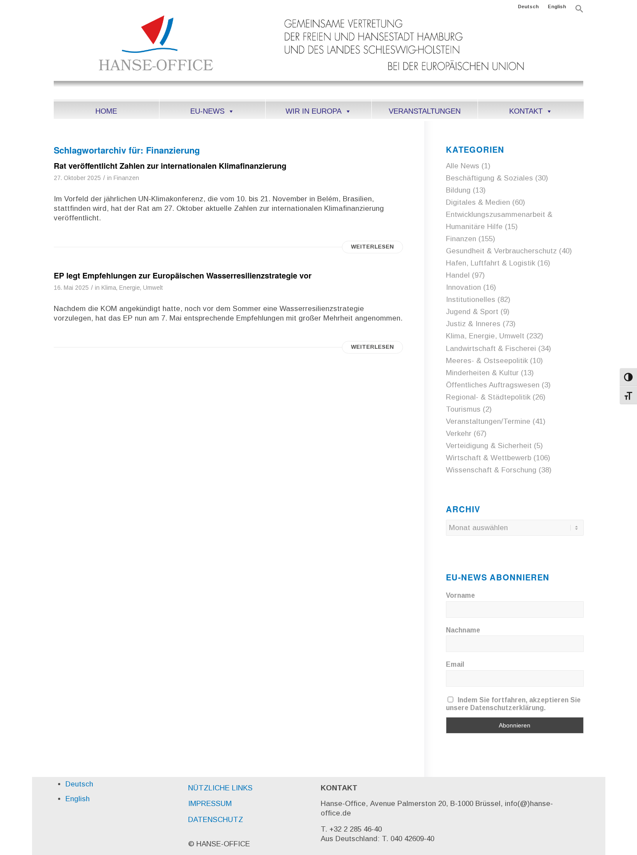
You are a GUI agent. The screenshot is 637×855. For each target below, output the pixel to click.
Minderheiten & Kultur (482, 373)
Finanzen (126, 178)
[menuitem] (528, 6)
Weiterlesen (372, 246)
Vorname (460, 595)
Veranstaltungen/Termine (488, 421)
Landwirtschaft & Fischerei (491, 348)
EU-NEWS (207, 111)
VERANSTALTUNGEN (425, 111)
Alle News (462, 166)
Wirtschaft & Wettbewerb (488, 458)
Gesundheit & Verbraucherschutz (501, 251)
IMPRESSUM (210, 803)
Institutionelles (470, 299)
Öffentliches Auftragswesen (493, 385)
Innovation (463, 287)
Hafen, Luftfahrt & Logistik (490, 263)
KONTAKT (526, 111)
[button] (579, 11)
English (557, 6)
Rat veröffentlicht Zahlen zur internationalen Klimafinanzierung (170, 165)
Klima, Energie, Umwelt (132, 288)
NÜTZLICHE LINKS (220, 788)
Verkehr (458, 433)
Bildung (458, 190)
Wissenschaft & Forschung (491, 470)
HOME (106, 111)
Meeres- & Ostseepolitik (487, 361)
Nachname (463, 630)
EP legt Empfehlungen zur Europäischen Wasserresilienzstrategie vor (183, 275)
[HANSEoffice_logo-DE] (319, 56)
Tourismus (463, 409)
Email (455, 664)
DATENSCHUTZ (215, 820)
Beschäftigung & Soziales (489, 178)
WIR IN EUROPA (313, 111)
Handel (458, 275)
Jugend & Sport (472, 312)
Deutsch (528, 6)
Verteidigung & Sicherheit (489, 446)
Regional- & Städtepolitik (488, 397)
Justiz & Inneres (473, 324)
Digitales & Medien (478, 202)
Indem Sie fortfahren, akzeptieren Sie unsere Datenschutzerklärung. (513, 703)
